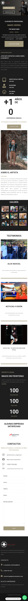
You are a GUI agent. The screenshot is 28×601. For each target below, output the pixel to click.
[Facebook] (10, 598)
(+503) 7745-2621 (12, 464)
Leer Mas (4, 383)
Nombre (5, 476)
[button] (9, 8)
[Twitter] (14, 598)
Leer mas (11, 81)
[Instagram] (17, 598)
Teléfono (5, 488)
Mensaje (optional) (8, 501)
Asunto (5, 495)
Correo (5, 482)
